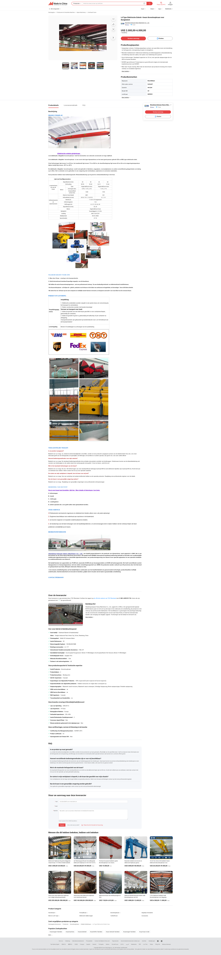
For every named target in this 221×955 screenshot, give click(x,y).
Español (88, 944)
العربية (127, 944)
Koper (142, 9)
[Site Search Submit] (149, 3)
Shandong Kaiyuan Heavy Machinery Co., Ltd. (137, 23)
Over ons (61, 941)
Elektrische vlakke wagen (86, 916)
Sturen (62, 825)
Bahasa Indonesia (166, 944)
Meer (49, 935)
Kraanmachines (70, 932)
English (57, 944)
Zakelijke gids (152, 941)
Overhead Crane (92, 12)
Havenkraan (51, 912)
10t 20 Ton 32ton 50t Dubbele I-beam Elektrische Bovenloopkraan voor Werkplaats (160, 862)
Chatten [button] (161, 38)
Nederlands (133, 944)
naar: (56, 806)
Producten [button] (76, 3)
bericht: (56, 810)
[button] (144, 3)
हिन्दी (140, 944)
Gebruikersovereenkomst (78, 941)
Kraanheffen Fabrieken (96, 932)
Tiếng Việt (157, 944)
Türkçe (151, 944)
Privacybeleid (89, 941)
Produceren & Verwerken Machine (66, 12)
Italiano (107, 944)
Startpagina (51, 12)
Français (82, 944)
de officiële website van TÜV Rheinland (105, 598)
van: (57, 801)
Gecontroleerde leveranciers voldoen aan (130, 941)
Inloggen (170, 4)
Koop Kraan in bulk (144, 932)
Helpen (152, 9)
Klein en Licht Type (53, 916)
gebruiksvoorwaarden (184, 949)
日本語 (76, 944)
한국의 (122, 944)
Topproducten (115, 941)
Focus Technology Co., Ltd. (108, 947)
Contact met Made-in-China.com (102, 941)
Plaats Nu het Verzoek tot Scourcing (92, 825)
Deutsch (94, 944)
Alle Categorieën (55, 9)
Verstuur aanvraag (133, 38)
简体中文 (64, 944)
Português (101, 944)
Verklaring (67, 941)
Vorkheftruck (113, 916)
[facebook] (158, 941)
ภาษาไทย (145, 944)
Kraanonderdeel (82, 932)
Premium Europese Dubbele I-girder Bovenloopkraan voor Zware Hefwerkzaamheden (108, 862)
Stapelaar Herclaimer (147, 912)
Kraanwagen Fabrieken (56, 932)
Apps (159, 9)
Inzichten (144, 941)
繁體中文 (70, 944)
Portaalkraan (83, 912)
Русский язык (115, 944)
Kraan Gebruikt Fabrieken (113, 932)
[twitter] (161, 941)
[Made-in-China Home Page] (57, 3)
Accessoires (145, 916)
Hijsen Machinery (81, 12)
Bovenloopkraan (114, 912)
